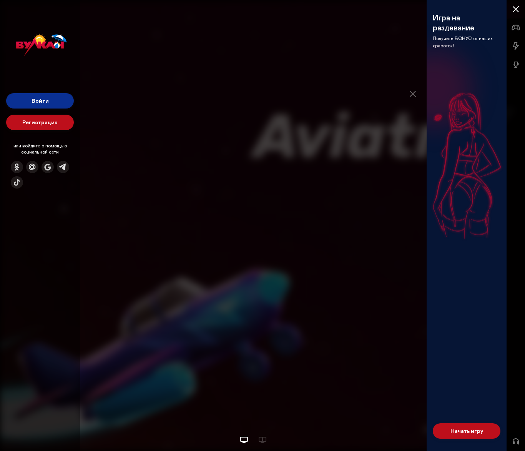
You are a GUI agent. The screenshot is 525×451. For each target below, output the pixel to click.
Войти (40, 100)
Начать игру (466, 430)
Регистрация (40, 122)
